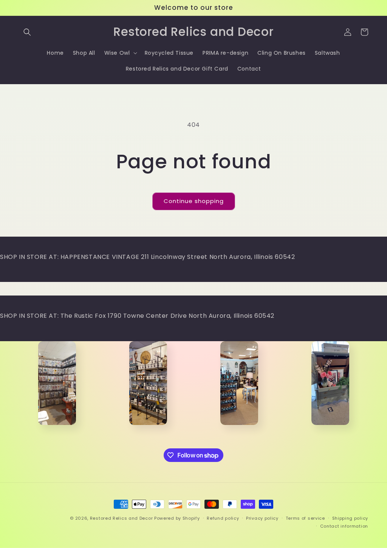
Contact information (344, 526)
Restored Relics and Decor (121, 518)
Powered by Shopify (177, 518)
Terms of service (305, 518)
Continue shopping (194, 201)
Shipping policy (350, 518)
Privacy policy (262, 518)
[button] (27, 32)
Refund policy (223, 518)
